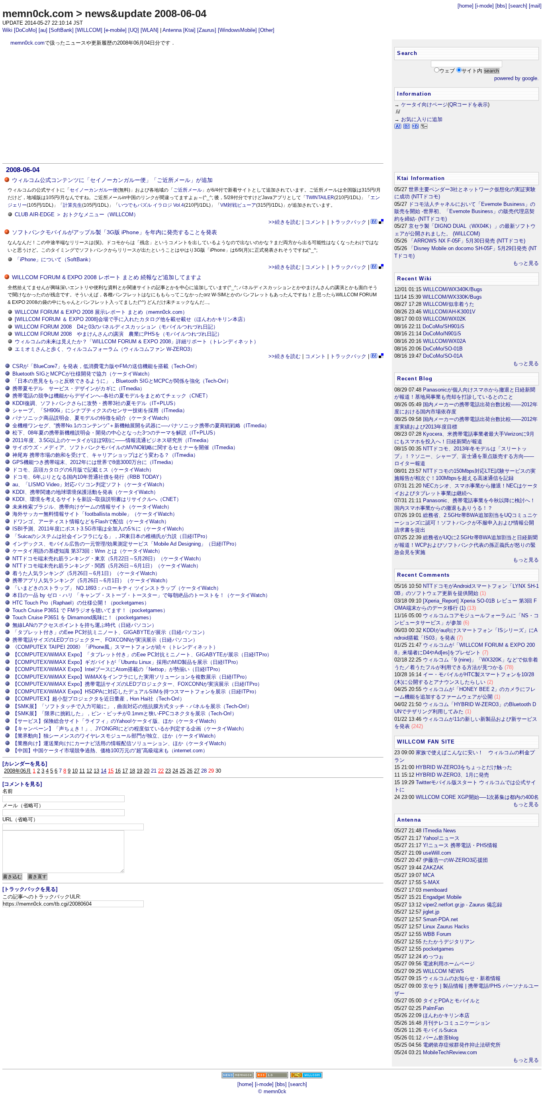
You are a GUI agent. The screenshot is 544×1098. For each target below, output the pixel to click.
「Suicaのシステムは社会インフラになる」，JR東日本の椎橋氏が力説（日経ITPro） (111, 536)
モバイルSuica (440, 1030)
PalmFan (433, 1008)
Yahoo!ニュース (441, 838)
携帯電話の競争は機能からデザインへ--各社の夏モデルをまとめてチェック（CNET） (111, 396)
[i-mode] (484, 6)
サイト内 (472, 71)
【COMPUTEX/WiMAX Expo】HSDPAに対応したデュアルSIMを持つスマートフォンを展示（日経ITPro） (135, 692)
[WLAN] (150, 30)
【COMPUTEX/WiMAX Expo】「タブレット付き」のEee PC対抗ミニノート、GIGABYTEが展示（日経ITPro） (142, 655)
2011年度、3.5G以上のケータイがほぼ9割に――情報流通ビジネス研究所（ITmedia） (111, 440)
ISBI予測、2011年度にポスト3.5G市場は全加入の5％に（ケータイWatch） (99, 529)
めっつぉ (433, 956)
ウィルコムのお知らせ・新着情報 (462, 978)
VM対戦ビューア (238, 205)
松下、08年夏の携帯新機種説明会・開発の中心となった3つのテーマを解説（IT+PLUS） (115, 433)
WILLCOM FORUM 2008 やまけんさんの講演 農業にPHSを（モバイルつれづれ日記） (118, 334)
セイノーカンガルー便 (93, 190)
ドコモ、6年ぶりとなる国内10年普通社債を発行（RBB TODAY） (88, 477)
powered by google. (516, 78)
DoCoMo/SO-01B (443, 349)
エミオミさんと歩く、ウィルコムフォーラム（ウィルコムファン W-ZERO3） (105, 349)
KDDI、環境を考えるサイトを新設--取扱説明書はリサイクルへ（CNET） (97, 499)
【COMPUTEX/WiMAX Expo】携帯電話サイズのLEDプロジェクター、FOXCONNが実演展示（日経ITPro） (137, 684)
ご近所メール (187, 190)
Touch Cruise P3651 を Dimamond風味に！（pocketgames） (83, 617)
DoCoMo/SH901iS (443, 326)
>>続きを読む (284, 222)
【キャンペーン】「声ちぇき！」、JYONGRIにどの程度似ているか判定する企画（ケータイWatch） (129, 729)
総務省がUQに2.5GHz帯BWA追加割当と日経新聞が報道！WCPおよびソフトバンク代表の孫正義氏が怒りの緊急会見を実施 (466, 544)
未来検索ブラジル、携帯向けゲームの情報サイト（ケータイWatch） (92, 507)
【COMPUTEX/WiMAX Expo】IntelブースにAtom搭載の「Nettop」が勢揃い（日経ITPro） (117, 669)
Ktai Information (421, 178)
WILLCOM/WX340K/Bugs (452, 289)
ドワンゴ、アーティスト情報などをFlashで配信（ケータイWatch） (90, 522)
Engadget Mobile (442, 897)
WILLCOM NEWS (443, 971)
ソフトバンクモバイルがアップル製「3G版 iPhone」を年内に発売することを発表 (114, 232)
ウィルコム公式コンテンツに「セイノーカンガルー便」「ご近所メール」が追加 (112, 180)
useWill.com (437, 853)
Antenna (172, 30)
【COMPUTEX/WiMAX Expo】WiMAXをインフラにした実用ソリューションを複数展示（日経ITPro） (131, 677)
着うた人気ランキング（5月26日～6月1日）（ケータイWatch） (86, 573)
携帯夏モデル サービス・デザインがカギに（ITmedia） (78, 388)
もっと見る (526, 263)
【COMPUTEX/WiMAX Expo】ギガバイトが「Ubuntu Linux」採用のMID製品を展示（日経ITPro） (126, 662)
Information (414, 94)
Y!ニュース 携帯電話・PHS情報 (460, 845)
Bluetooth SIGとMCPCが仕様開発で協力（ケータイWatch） (82, 374)
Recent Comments (423, 575)
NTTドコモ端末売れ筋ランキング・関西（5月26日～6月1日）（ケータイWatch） (106, 566)
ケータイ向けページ (424, 105)
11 (82, 771)
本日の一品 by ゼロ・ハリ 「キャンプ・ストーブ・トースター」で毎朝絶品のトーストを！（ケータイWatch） (141, 595)
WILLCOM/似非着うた (448, 304)
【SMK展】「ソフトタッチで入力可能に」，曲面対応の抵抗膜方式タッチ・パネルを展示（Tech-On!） (132, 706)
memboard (435, 890)
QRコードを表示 (468, 105)
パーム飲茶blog (440, 1038)
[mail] (535, 6)
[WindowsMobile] (237, 30)
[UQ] (133, 30)
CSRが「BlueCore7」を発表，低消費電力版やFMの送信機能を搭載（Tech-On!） (106, 366)
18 (132, 771)
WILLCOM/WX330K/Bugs (452, 297)
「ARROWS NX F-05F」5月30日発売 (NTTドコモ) (467, 241)
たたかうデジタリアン (449, 942)
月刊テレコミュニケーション (456, 1023)
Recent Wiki (414, 279)
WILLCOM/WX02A (444, 341)
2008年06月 (17, 771)
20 (146, 771)
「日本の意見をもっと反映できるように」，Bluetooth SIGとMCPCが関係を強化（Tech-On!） (121, 381)
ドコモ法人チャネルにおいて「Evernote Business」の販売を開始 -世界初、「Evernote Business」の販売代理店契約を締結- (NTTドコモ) (464, 211)
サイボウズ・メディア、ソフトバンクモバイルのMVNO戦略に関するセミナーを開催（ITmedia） (125, 447)
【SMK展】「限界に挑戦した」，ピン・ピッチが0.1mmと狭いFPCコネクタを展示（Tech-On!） (124, 713)
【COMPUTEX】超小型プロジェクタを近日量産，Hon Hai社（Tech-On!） (98, 699)
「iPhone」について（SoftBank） (54, 259)
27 (197, 771)
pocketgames (438, 949)
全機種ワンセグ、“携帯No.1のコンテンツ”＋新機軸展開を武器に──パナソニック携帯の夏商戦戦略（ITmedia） (141, 426)
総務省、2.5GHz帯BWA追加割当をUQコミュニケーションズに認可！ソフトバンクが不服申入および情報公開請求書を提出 (466, 522)
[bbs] (501, 6)
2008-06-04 (22, 170)
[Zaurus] (206, 30)
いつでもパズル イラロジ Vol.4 (151, 205)
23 (168, 771)
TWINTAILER (320, 197)
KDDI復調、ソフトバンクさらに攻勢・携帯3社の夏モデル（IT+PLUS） (95, 403)
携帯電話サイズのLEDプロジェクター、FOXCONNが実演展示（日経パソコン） (105, 640)
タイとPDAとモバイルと (451, 1001)
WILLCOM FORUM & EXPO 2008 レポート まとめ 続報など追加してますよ (107, 277)
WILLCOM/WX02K (444, 319)
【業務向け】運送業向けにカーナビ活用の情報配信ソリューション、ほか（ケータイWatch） (120, 743)
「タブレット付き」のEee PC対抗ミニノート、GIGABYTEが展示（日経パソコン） (109, 632)
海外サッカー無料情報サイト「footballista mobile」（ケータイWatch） (95, 514)
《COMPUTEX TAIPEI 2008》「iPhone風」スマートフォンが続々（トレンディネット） (115, 647)
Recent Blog (414, 379)
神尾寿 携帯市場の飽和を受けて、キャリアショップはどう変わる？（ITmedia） (105, 455)
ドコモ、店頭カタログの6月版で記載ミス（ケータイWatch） (83, 470)
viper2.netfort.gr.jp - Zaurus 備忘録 (462, 905)
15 (110, 771)
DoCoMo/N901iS (442, 334)
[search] (518, 6)
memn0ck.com (37, 13)
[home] (466, 6)
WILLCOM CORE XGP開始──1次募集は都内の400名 (477, 797)
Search (407, 53)
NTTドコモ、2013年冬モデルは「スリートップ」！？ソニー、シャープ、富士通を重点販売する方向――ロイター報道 (464, 456)
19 (139, 771)
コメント (315, 222)
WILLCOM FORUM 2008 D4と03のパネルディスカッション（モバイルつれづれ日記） (116, 327)
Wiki (7, 30)
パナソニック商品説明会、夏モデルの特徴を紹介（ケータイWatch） (92, 418)
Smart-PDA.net (440, 919)
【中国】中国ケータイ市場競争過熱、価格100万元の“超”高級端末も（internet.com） (110, 751)
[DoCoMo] (25, 30)
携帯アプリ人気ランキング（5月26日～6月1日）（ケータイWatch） (91, 580)
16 (118, 771)
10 (75, 771)
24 (175, 771)
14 (103, 771)
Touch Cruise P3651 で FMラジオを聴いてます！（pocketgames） (90, 610)
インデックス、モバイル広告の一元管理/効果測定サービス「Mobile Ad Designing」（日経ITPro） (125, 544)
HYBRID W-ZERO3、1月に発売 (452, 775)
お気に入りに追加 (421, 119)
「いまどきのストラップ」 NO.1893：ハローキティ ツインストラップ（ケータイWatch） (116, 588)
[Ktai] (189, 30)
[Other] (266, 30)
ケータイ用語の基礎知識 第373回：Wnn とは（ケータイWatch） (87, 551)
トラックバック (348, 222)
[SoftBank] (61, 30)
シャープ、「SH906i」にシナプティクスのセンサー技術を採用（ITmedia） (100, 410)
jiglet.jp (431, 912)
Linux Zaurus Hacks (446, 927)
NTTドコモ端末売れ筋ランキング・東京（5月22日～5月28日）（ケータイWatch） (108, 559)
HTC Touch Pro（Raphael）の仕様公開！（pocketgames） (80, 603)
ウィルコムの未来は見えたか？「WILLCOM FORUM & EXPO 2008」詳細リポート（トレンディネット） (137, 341)
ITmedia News (439, 831)
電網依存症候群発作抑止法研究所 (462, 1045)
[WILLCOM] (88, 30)
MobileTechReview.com (450, 1052)
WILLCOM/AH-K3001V (449, 312)
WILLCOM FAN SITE (426, 742)
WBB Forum (437, 934)
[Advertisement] (193, 104)
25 (182, 771)
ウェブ (447, 71)
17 (125, 771)
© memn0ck (272, 1091)
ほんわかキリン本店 (446, 1015)
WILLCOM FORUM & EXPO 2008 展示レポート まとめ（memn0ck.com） (101, 312)
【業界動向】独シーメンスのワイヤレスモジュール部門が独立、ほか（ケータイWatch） (115, 736)
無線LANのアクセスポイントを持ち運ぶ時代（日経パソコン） (84, 625)
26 (189, 771)
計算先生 (72, 205)
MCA (428, 875)
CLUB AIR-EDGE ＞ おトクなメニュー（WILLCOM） (77, 214)
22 (161, 771)
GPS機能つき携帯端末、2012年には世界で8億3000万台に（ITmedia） (94, 462)
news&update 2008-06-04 (145, 13)
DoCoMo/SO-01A (443, 356)
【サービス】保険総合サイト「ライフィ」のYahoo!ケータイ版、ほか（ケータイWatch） (115, 721)
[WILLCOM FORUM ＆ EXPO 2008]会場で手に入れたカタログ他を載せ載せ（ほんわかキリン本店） (131, 319)
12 (89, 771)
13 (96, 771)
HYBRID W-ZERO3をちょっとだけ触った (464, 767)
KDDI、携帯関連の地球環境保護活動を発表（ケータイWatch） (85, 492)
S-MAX (431, 882)
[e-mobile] (115, 30)
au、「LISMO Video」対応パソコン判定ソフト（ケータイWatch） (89, 484)
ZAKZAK (433, 868)
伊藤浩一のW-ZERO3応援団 (455, 860)
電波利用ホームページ (449, 964)
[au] (43, 30)
